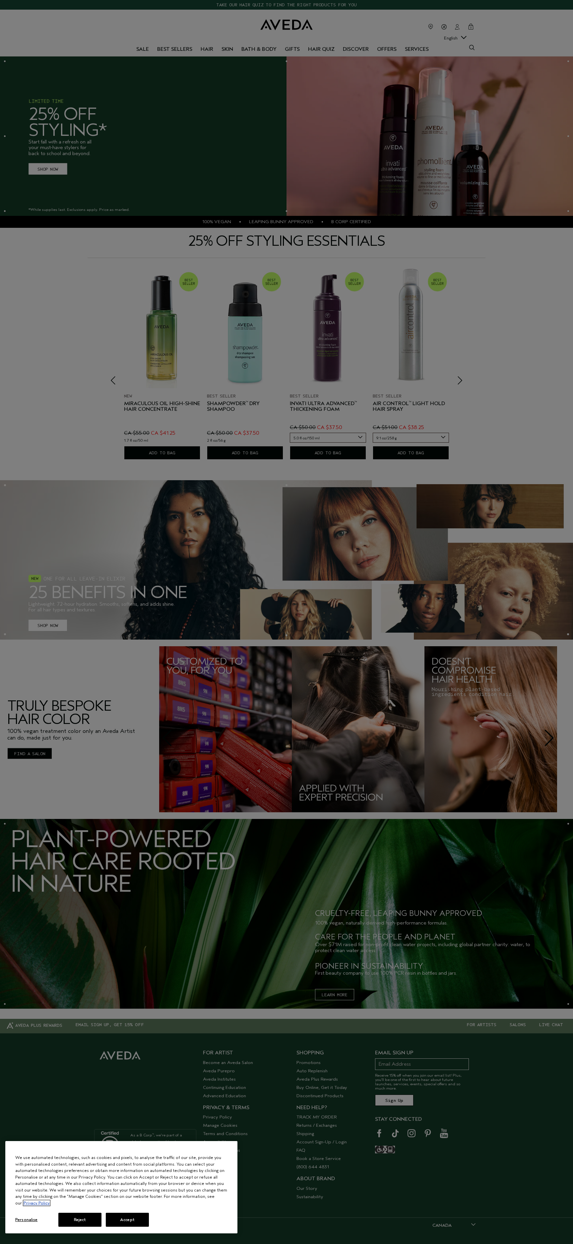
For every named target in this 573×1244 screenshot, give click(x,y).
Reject (80, 1219)
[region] (121, 1187)
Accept (127, 1219)
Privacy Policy (37, 1202)
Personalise (26, 1219)
